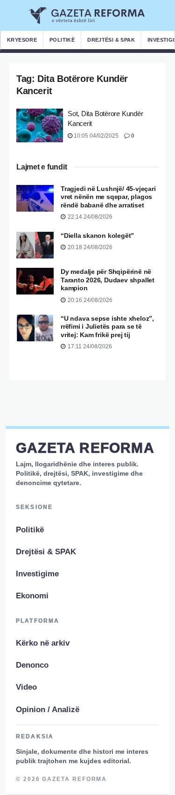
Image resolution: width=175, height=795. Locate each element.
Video (26, 687)
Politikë (62, 40)
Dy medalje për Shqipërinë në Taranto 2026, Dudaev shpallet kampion (107, 280)
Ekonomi (32, 595)
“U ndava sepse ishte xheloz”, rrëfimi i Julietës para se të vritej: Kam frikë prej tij (107, 327)
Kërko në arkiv (43, 643)
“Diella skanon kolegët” (97, 235)
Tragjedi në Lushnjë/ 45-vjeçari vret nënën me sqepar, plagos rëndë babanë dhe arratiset (108, 197)
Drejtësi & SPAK (111, 40)
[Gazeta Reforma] (87, 16)
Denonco (32, 665)
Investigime (37, 573)
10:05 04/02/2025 (95, 135)
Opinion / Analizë (47, 709)
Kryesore (22, 40)
